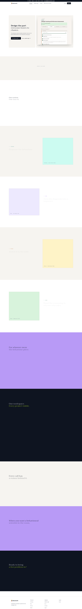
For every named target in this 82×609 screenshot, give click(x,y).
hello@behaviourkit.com (49, 0)
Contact (46, 605)
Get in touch (62, 374)
